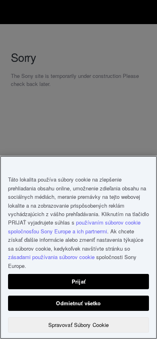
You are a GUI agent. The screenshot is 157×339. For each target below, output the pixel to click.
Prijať (78, 281)
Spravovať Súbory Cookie (78, 325)
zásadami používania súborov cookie (51, 257)
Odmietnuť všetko (78, 303)
